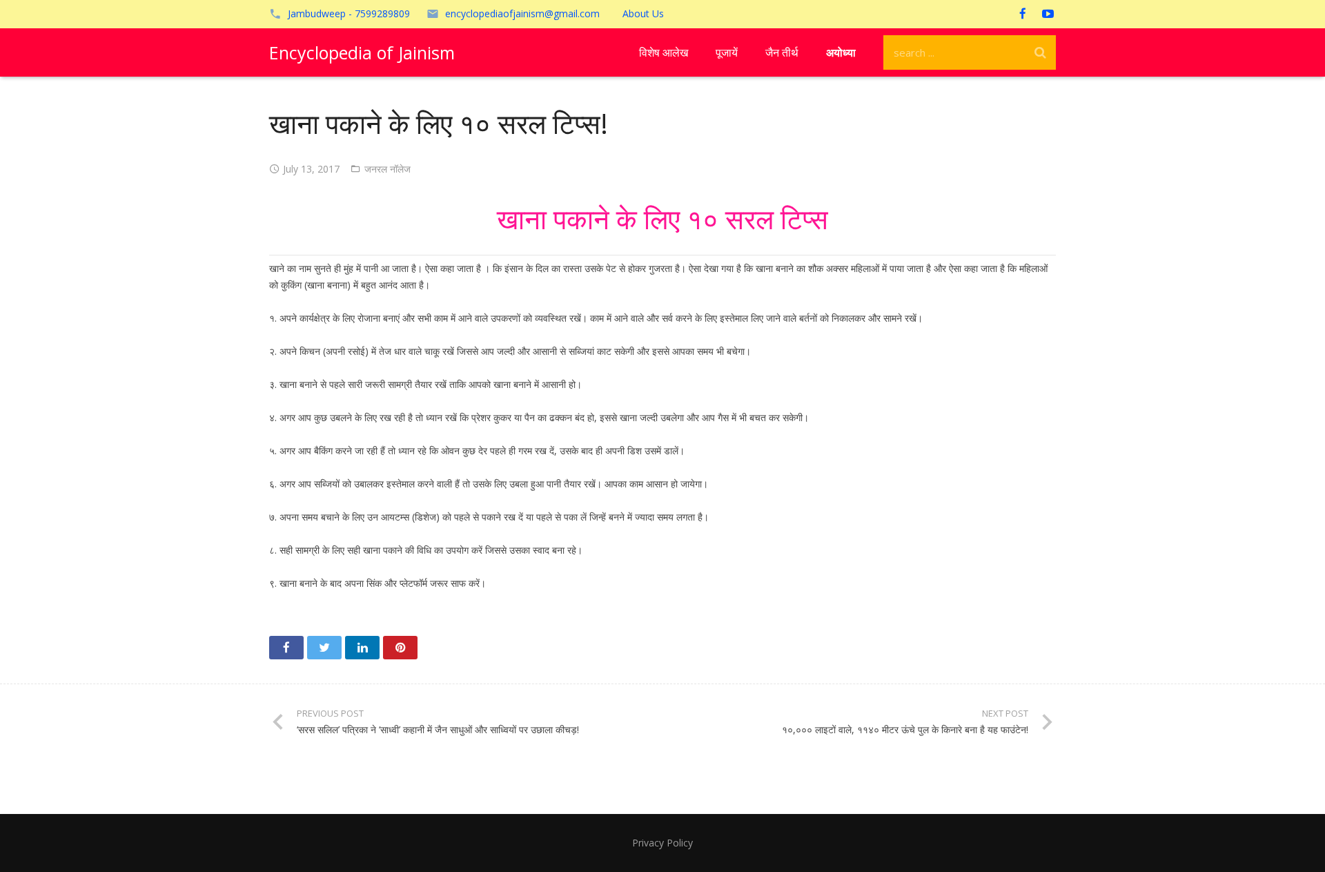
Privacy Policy (662, 842)
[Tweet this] (324, 647)
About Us (643, 13)
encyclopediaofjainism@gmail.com (522, 13)
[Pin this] (400, 647)
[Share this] (286, 647)
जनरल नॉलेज (387, 168)
